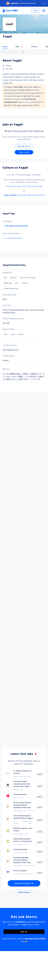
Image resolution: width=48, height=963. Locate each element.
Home (4, 52)
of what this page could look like (24, 195)
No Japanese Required (17, 226)
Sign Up (35, 10)
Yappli (23, 52)
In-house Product (14, 238)
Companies (13, 52)
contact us (27, 102)
